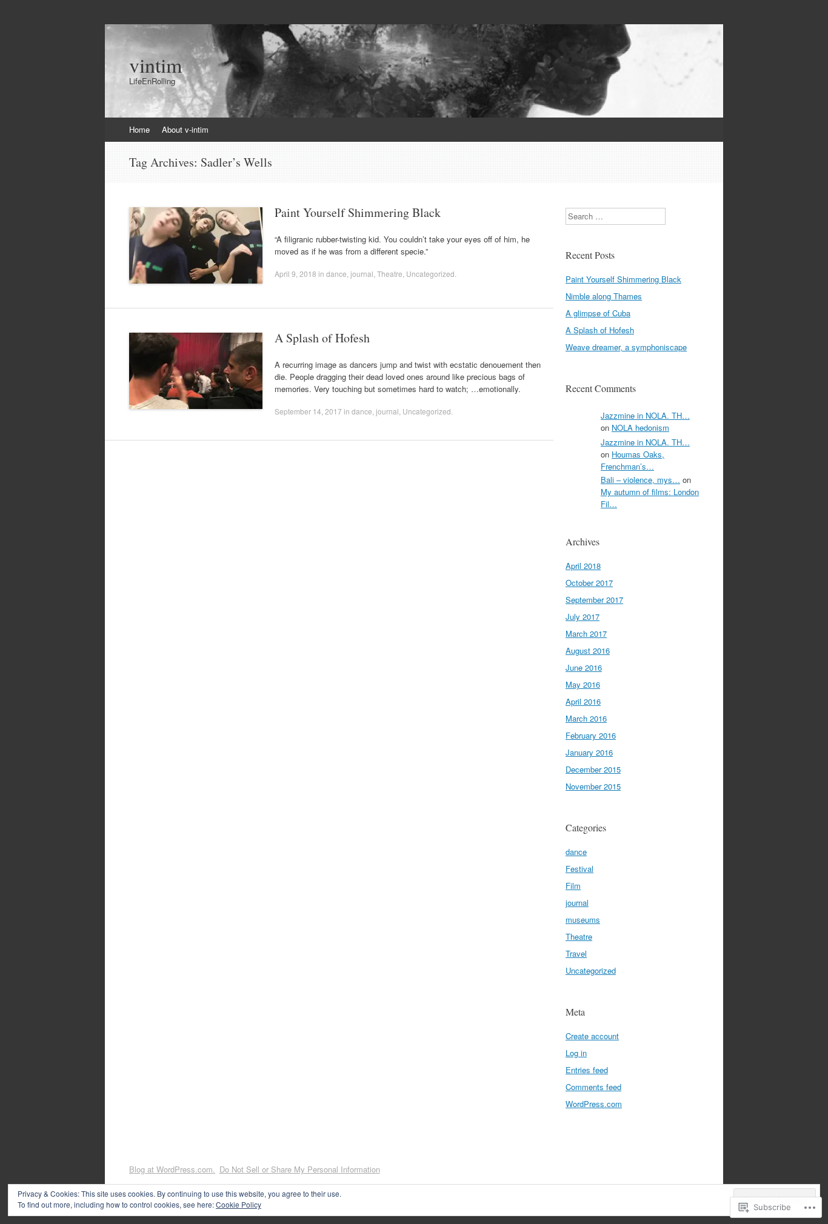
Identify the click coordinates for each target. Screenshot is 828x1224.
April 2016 (583, 701)
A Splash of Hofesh (322, 338)
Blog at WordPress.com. (172, 1169)
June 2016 (584, 667)
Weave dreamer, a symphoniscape (626, 347)
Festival (579, 868)
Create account (592, 1036)
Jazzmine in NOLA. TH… (645, 415)
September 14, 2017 (308, 411)
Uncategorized (430, 273)
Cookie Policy (238, 1204)
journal (361, 273)
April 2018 (583, 565)
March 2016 (586, 718)
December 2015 (593, 769)
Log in (576, 1053)
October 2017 (589, 582)
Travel (576, 953)
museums (583, 919)
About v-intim (185, 129)
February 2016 (591, 735)
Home (139, 129)
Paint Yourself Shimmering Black (358, 212)
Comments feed (593, 1087)
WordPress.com (594, 1103)
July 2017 (582, 616)
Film (573, 885)
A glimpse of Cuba (598, 313)
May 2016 (583, 684)
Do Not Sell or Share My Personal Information (299, 1169)
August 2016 (588, 650)
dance (336, 273)
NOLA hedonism (640, 427)
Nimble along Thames (604, 296)
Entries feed (587, 1070)
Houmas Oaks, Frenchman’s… (632, 460)
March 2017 (586, 633)
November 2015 (593, 786)
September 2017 (594, 599)
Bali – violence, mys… (640, 479)
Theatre (389, 273)
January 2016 (589, 752)
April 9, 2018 (295, 273)
